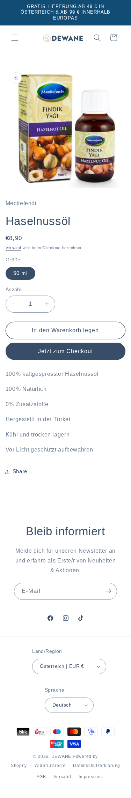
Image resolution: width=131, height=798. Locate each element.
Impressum (90, 777)
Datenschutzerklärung (96, 765)
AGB (41, 777)
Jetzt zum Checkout (65, 351)
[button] (15, 38)
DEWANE (61, 756)
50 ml (20, 273)
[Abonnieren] (109, 591)
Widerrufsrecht (50, 765)
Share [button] (20, 471)
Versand (13, 248)
